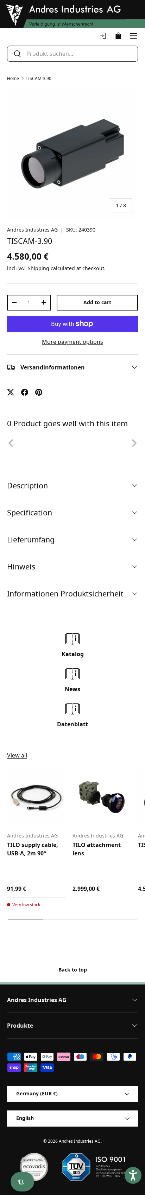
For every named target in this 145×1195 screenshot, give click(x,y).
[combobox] (72, 54)
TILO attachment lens (96, 849)
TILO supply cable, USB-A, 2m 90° (32, 849)
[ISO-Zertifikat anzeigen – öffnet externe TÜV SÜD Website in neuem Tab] (93, 1167)
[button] (118, 36)
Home (13, 78)
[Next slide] (134, 443)
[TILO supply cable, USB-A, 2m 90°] (36, 797)
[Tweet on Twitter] (11, 392)
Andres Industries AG (32, 229)
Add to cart (97, 302)
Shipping (38, 268)
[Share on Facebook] (25, 392)
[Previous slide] (11, 443)
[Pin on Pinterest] (39, 392)
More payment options (72, 342)
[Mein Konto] (103, 36)
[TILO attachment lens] (101, 797)
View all (17, 755)
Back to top (72, 969)
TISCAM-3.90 (38, 78)
